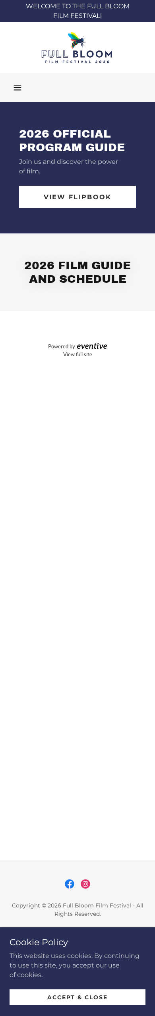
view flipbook (78, 197)
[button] (17, 87)
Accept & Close (77, 996)
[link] (77, 48)
